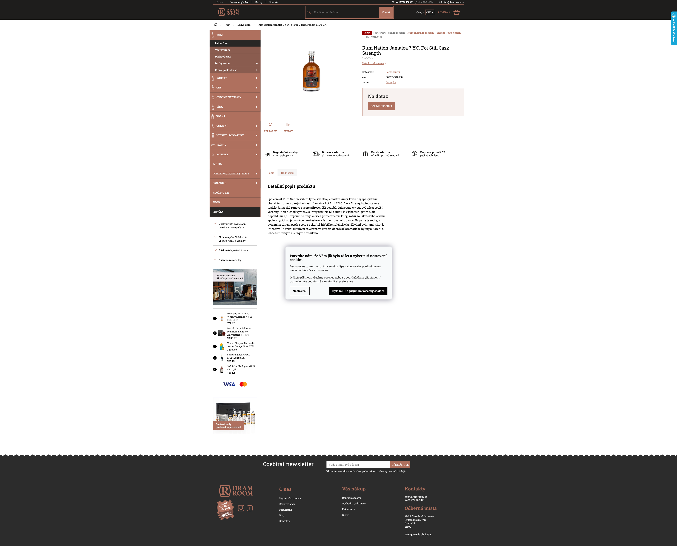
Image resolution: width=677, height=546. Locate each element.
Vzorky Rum (222, 49)
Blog (281, 515)
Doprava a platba (239, 2)
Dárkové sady (223, 56)
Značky (218, 211)
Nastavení (300, 291)
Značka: (449, 32)
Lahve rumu (393, 72)
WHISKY (221, 78)
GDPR (345, 514)
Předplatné (285, 509)
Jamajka (391, 82)
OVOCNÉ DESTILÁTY (228, 97)
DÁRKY (221, 144)
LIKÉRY (217, 164)
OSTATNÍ (221, 125)
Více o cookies (318, 270)
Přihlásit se (400, 464)
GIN (218, 87)
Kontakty (284, 521)
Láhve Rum (221, 43)
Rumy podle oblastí (226, 70)
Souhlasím (358, 291)
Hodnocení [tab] (287, 172)
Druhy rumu (222, 63)
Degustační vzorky (290, 498)
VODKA (220, 116)
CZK (429, 12)
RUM (219, 35)
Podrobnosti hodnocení (420, 32)
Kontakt (273, 2)
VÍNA (219, 106)
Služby (258, 2)
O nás (220, 2)
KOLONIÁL (219, 183)
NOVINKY (222, 154)
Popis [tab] (271, 172)
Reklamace (348, 509)
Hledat (386, 12)
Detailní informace (373, 63)
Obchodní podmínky (354, 503)
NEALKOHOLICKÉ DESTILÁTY (231, 173)
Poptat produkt (381, 106)
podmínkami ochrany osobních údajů (384, 471)
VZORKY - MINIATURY (230, 135)
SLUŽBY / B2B (221, 192)
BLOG (216, 202)
